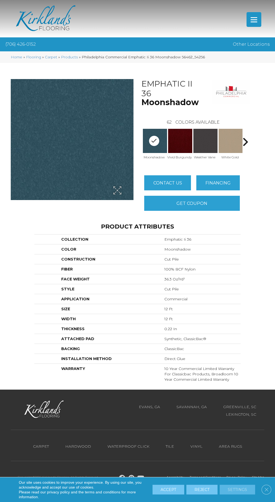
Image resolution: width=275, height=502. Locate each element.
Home (16, 57)
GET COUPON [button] (191, 203)
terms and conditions (102, 492)
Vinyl (196, 446)
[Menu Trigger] (254, 19)
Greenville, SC (239, 406)
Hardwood (78, 446)
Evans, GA (149, 406)
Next (245, 142)
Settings (237, 489)
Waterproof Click (128, 446)
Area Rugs (230, 446)
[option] (179, 146)
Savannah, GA (191, 406)
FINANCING (218, 183)
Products (69, 57)
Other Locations (251, 44)
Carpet (51, 57)
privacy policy (58, 492)
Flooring (33, 57)
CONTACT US (167, 183)
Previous (139, 142)
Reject (201, 489)
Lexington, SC (241, 414)
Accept (168, 489)
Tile (170, 446)
